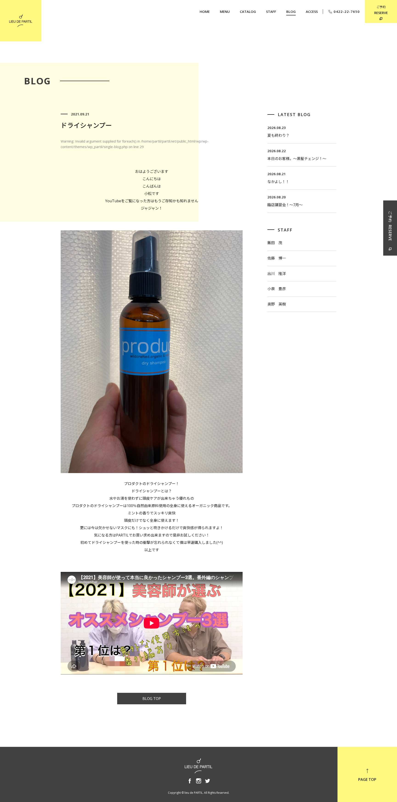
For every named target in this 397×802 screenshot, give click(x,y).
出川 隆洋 (276, 273)
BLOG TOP (151, 698)
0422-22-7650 (347, 11)
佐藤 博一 (276, 258)
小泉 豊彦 (276, 288)
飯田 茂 (274, 242)
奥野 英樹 (276, 304)
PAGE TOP (367, 779)
